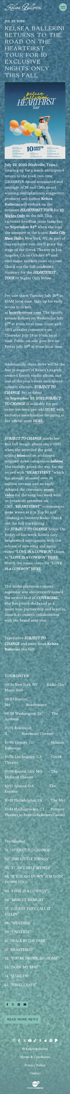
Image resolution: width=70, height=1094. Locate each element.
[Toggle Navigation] (63, 7)
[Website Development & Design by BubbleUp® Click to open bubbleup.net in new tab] (35, 1085)
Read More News (22, 1019)
